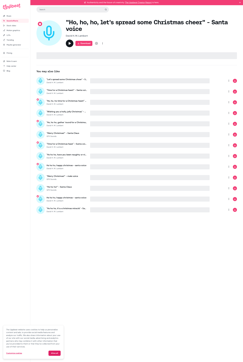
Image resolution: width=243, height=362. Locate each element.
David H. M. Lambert (77, 35)
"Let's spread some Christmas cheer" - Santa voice (67, 79)
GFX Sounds (51, 136)
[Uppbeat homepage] (15, 7)
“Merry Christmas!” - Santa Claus (63, 133)
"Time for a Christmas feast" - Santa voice (67, 144)
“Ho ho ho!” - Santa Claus (59, 187)
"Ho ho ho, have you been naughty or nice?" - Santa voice (67, 154)
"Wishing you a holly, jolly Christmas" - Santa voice (67, 111)
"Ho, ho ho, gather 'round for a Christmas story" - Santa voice (67, 122)
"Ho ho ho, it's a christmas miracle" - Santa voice (67, 208)
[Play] (69, 43)
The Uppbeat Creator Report (138, 2)
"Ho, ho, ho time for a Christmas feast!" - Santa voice (67, 101)
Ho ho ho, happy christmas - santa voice (66, 165)
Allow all (54, 353)
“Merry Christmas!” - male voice (62, 176)
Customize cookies (14, 353)
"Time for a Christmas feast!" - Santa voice (67, 90)
